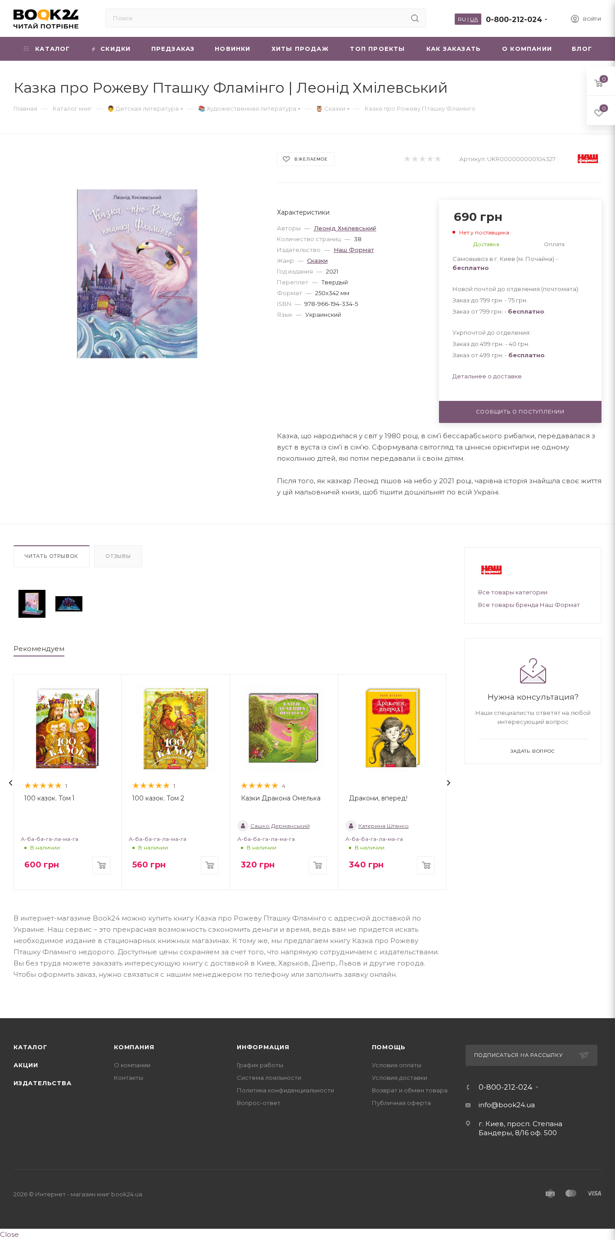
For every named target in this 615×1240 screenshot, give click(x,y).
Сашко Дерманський (280, 825)
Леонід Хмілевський (345, 228)
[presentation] (11, 783)
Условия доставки (399, 1077)
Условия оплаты (396, 1065)
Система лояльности (269, 1077)
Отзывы (118, 556)
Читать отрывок (51, 556)
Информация (263, 1047)
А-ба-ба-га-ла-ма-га (49, 839)
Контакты (128, 1077)
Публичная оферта (401, 1102)
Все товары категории (512, 592)
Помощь (389, 1047)
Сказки (317, 260)
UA (474, 19)
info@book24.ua (507, 1105)
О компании (132, 1065)
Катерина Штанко (383, 825)
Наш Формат (354, 249)
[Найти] (415, 18)
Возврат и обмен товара (410, 1090)
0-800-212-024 (514, 19)
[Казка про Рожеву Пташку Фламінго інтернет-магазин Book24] (137, 273)
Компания (134, 1047)
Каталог (30, 1047)
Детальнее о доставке (487, 376)
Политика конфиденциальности (285, 1090)
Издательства (43, 1083)
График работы (260, 1065)
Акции (26, 1065)
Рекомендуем (39, 648)
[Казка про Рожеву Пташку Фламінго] (32, 604)
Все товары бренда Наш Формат (529, 604)
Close (9, 1234)
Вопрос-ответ (258, 1102)
